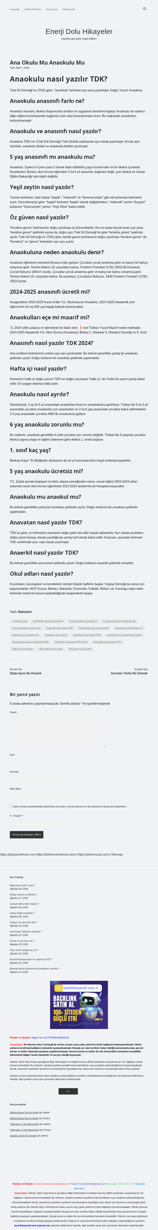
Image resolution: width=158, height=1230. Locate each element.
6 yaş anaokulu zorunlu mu (26, 628)
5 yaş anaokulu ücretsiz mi (83, 621)
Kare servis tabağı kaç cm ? (24, 950)
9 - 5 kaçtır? (17, 815)
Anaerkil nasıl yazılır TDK (60, 628)
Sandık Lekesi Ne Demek (23, 1135)
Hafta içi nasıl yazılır (22, 649)
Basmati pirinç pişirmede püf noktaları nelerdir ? (35, 968)
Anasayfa (15, 9)
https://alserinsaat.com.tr (93, 854)
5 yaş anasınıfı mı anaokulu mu (119, 621)
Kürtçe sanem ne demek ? (23, 894)
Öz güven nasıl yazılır (80, 649)
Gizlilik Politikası (32, 9)
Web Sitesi (15, 788)
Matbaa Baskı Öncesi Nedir (24, 1112)
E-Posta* (14, 772)
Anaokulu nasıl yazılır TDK (87, 635)
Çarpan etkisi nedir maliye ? (24, 904)
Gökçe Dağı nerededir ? (22, 913)
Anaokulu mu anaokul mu (25, 635)
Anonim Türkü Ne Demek (129, 673)
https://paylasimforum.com (17, 854)
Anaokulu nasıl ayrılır (56, 635)
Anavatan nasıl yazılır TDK (107, 642)
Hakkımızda (68, 9)
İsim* (12, 755)
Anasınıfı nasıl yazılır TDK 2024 (71, 642)
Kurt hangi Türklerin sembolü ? (26, 931)
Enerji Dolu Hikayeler (79, 31)
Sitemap (117, 854)
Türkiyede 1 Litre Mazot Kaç (24, 1124)
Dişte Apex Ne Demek (25, 673)
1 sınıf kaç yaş (19, 621)
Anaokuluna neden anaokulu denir (30, 642)
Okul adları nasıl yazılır (51, 649)
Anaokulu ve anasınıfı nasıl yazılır (124, 635)
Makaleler (25, 611)
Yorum (13, 712)
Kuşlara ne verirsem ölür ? (23, 922)
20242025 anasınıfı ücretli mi (48, 621)
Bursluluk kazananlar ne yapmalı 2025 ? (31, 959)
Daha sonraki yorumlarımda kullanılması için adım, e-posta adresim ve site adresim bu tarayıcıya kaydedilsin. (70, 806)
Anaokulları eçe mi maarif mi (94, 628)
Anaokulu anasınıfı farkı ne (129, 628)
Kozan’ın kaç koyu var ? (22, 941)
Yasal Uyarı (52, 9)
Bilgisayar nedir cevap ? (22, 885)
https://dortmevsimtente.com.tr (56, 854)
